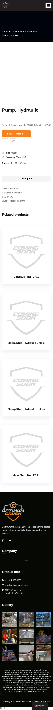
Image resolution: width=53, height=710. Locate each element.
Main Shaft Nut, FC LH (26, 475)
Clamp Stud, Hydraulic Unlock (26, 343)
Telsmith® (21, 157)
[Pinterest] (21, 163)
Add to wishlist (13, 141)
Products (31, 31)
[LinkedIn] (25, 163)
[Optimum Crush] (5, 5)
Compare (5, 141)
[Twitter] (16, 163)
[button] (26, 559)
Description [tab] (26, 178)
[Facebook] (12, 163)
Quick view (44, 246)
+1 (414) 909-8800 (13, 580)
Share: (5, 163)
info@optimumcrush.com (16, 585)
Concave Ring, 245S (26, 276)
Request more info (16, 134)
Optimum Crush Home (13, 31)
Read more (44, 233)
